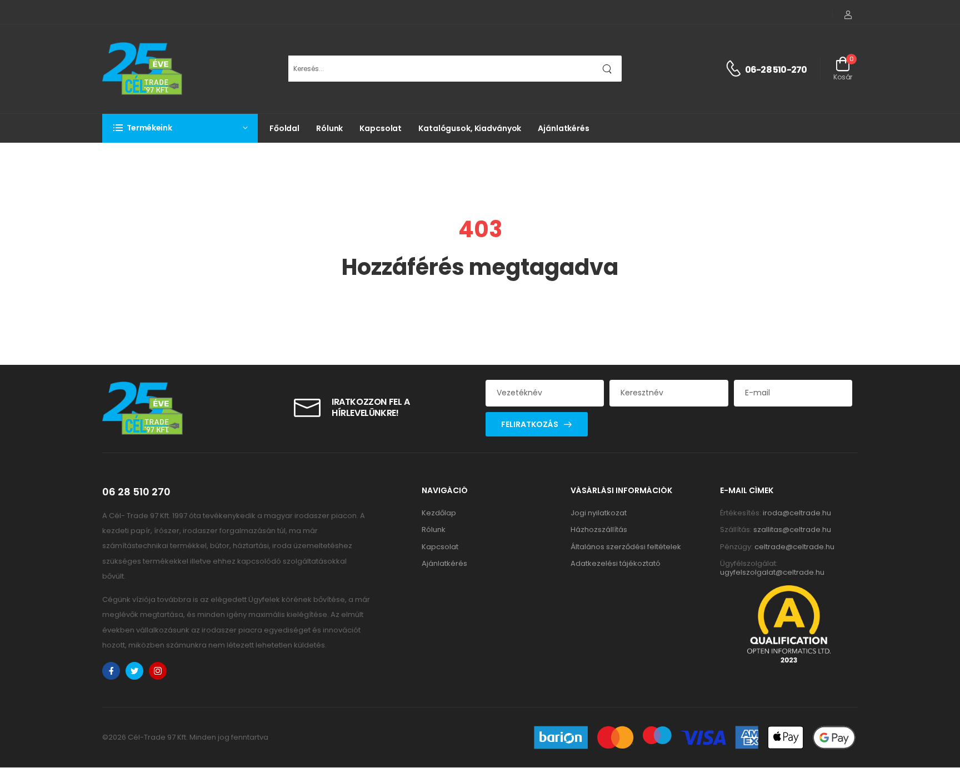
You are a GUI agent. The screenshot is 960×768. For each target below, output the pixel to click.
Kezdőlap (439, 513)
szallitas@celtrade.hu (792, 529)
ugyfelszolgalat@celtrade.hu (772, 572)
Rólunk (329, 128)
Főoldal (284, 128)
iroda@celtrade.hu (797, 513)
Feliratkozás (529, 424)
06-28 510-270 (776, 69)
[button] (180, 128)
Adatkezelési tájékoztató (616, 563)
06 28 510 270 (136, 492)
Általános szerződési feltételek (626, 546)
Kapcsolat (380, 128)
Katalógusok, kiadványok (469, 128)
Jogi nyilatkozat (599, 513)
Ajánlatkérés (563, 128)
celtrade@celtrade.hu (794, 546)
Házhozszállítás (599, 529)
